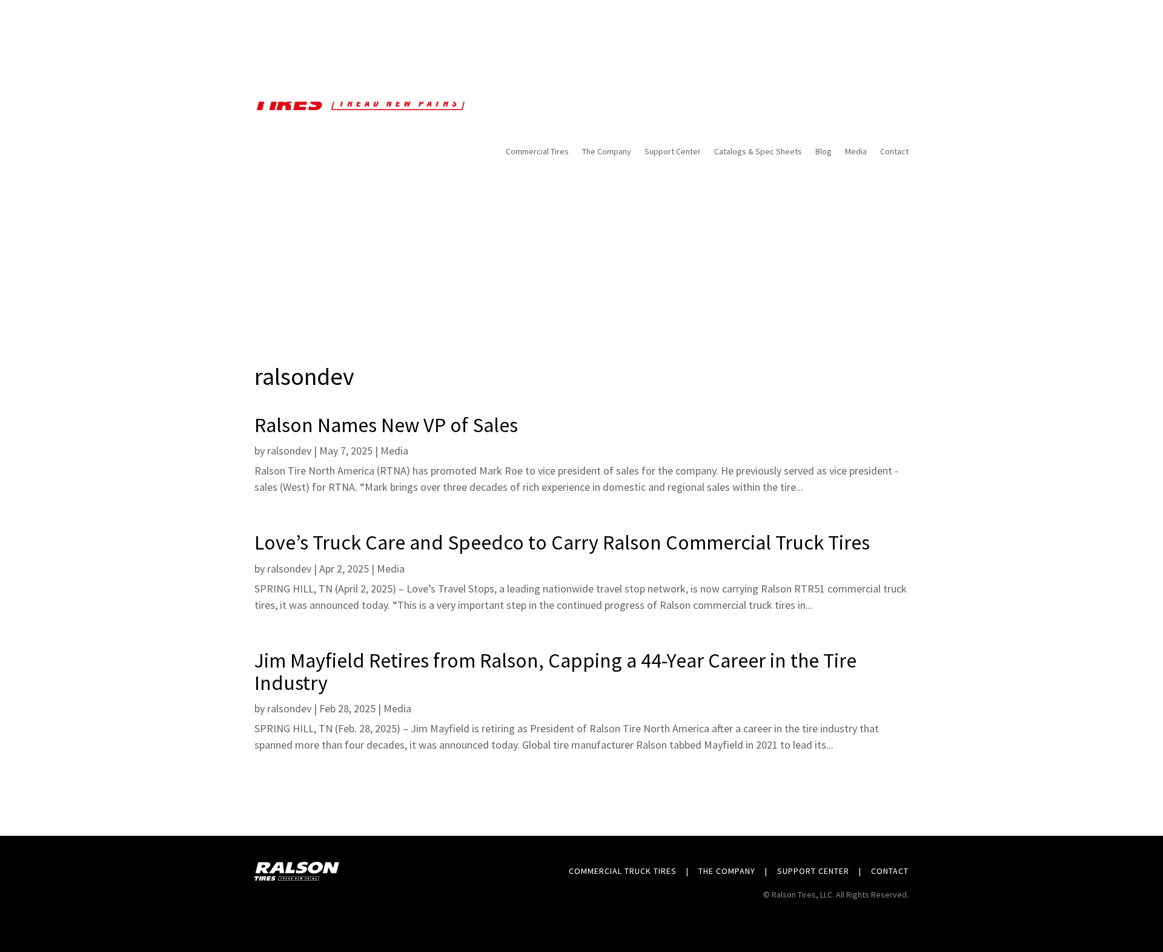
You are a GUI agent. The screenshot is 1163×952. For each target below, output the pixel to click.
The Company (726, 870)
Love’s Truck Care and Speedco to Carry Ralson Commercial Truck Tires (562, 542)
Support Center (813, 870)
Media (394, 451)
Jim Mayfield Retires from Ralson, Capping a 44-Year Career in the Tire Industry (555, 671)
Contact (890, 870)
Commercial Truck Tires (623, 870)
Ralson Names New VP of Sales (386, 425)
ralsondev (289, 451)
